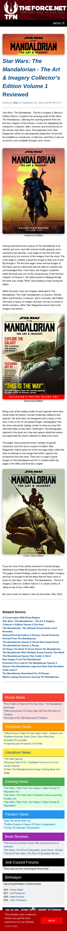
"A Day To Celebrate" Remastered (22, 827)
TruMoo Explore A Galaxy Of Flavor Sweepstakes (30, 824)
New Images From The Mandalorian (21, 659)
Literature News (18, 752)
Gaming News (16, 781)
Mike (15, 102)
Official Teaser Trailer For (34, 733)
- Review (34, 850)
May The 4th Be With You (18, 820)
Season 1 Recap (20, 645)
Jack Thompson (18, 900)
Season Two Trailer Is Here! (26, 656)
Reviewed (31, 78)
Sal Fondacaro (17, 893)
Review (32, 853)
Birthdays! (13, 877)
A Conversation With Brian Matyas (21, 617)
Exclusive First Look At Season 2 (29, 663)
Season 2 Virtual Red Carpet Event (30, 642)
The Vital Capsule (14, 759)
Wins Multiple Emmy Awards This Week (33, 652)
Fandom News (17, 814)
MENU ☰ (59, 23)
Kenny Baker (16, 889)
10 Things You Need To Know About (31, 649)
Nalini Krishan (17, 896)
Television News (18, 727)
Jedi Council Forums (22, 862)
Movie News (15, 697)
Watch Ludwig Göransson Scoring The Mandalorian (30, 677)
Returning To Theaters (26, 717)
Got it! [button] (51, 920)
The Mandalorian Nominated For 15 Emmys (25, 673)
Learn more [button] (11, 926)
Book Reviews (16, 836)
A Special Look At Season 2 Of (24, 743)
